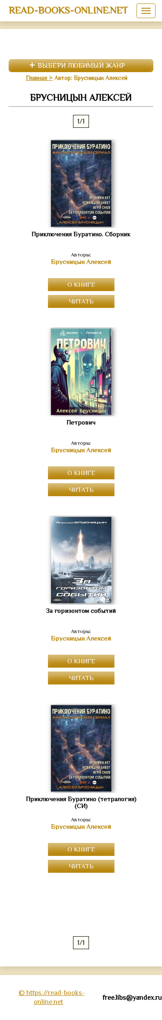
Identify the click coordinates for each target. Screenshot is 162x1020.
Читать (81, 301)
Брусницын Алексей (81, 261)
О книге (81, 284)
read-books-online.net (68, 10)
